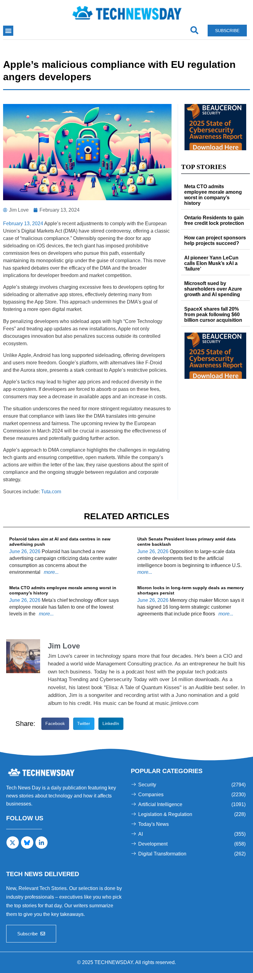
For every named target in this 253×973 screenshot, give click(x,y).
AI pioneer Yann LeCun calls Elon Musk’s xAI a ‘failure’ (211, 263)
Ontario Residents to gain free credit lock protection (214, 220)
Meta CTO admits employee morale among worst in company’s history (213, 195)
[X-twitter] (12, 842)
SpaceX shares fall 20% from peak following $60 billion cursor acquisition (213, 314)
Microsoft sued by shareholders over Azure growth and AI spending (213, 289)
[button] (8, 31)
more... (51, 572)
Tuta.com (51, 491)
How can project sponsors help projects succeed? (215, 240)
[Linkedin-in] (41, 842)
